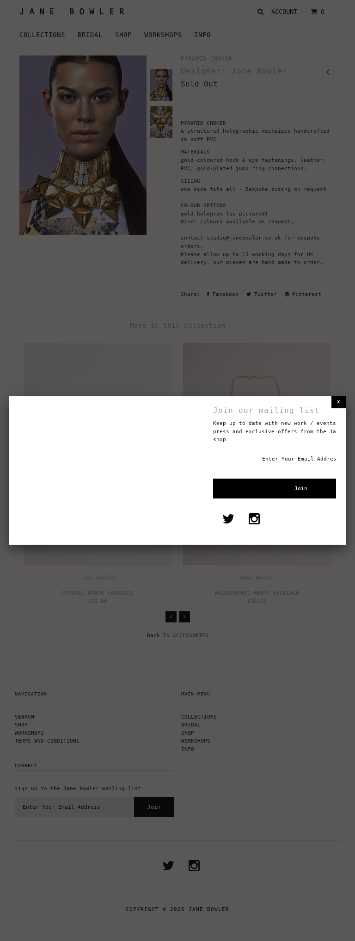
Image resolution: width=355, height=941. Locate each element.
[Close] (338, 402)
